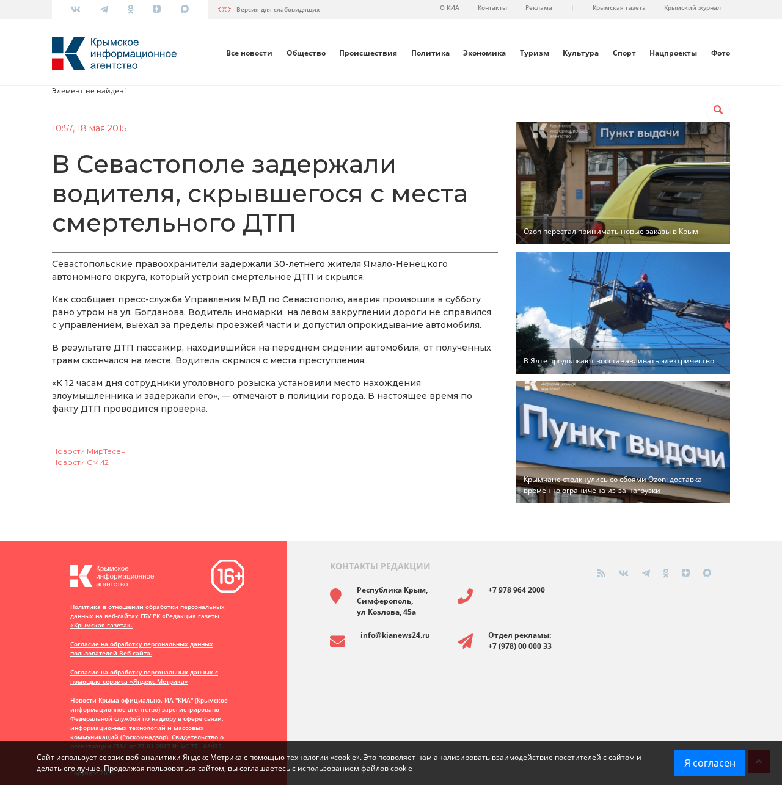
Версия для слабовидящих (278, 9)
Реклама (538, 7)
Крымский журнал (692, 7)
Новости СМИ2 (80, 462)
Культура (581, 53)
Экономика (484, 53)
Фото (720, 53)
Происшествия (368, 53)
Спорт (624, 53)
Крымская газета (619, 7)
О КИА (449, 7)
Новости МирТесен (89, 451)
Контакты (492, 7)
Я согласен (710, 763)
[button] (718, 110)
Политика (430, 53)
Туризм (534, 53)
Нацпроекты (673, 53)
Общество (306, 53)
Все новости (249, 53)
